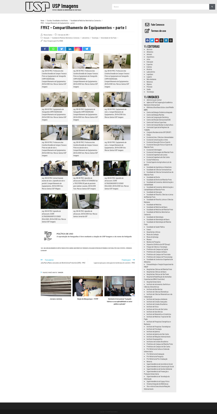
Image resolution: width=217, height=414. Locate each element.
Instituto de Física (152, 306)
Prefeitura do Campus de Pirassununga (159, 257)
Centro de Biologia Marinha (155, 115)
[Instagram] (78, 49)
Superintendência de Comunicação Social (160, 366)
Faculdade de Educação (154, 192)
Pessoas (149, 86)
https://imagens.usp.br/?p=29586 (53, 41)
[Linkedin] (70, 49)
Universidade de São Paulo (109, 38)
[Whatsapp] (53, 49)
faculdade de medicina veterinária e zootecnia (101, 248)
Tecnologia (95, 38)
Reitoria (149, 361)
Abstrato (149, 49)
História (149, 69)
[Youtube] (157, 40)
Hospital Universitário (154, 282)
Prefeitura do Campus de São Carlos (158, 346)
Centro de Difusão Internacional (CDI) (158, 120)
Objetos (149, 84)
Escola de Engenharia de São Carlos (158, 157)
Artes (148, 59)
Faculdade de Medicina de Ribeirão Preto (160, 209)
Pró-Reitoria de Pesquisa (155, 356)
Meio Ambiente (151, 79)
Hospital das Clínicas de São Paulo (158, 274)
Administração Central (154, 100)
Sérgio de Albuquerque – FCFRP (87, 299)
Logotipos (150, 74)
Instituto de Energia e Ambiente (157, 299)
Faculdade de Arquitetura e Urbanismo (159, 167)
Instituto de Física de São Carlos (157, 309)
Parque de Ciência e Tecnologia (157, 247)
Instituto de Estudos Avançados (157, 301)
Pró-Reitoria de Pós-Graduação (157, 359)
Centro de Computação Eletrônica (158, 117)
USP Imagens (65, 5)
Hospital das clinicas (153, 232)
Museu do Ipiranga (152, 237)
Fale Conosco (157, 24)
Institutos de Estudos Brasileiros (157, 341)
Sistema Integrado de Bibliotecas (157, 384)
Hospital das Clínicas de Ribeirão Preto (159, 269)
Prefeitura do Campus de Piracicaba (158, 254)
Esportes (150, 64)
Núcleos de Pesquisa (153, 242)
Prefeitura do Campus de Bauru (157, 252)
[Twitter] (62, 49)
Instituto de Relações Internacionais (158, 336)
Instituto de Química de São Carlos (158, 334)
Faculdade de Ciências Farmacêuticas (159, 169)
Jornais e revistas (56, 299)
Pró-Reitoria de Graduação (155, 354)
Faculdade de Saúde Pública (156, 227)
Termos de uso (158, 30)
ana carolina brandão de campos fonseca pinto (56, 248)
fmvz (115, 248)
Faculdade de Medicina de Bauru (157, 207)
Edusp (149, 135)
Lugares (149, 77)
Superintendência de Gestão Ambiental (159, 369)
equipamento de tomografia (81, 248)
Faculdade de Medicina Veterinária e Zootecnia (65, 38)
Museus (149, 239)
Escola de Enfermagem (154, 150)
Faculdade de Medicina (154, 204)
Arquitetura (150, 57)
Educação (46, 38)
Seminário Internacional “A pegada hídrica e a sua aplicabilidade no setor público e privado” (119, 301)
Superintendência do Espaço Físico (158, 381)
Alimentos (150, 52)
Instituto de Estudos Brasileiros (157, 304)
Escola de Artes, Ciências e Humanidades (160, 137)
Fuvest (149, 229)
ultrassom (44, 250)
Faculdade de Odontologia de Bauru (158, 219)
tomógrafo (129, 248)
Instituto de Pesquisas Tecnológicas (159, 326)
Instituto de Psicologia (154, 329)
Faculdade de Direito (153, 177)
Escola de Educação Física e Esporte (158, 142)
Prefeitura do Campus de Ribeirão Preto (160, 344)
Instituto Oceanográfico (154, 339)
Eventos (149, 67)
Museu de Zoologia (153, 234)
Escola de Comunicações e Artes (157, 139)
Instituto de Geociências (155, 311)
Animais (149, 54)
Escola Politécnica (153, 159)
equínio (71, 248)
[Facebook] (45, 49)
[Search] (212, 7)
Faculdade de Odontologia (155, 217)
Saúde (149, 89)
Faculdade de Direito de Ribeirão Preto (159, 179)
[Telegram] (87, 49)
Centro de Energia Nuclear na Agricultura (160, 125)
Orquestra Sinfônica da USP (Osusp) (158, 244)
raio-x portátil (121, 248)
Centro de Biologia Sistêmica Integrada (159, 112)
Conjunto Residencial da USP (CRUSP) (159, 132)
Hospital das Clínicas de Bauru (156, 272)
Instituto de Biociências (154, 289)
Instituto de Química (153, 331)
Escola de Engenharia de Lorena (157, 154)
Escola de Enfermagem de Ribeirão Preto (160, 152)
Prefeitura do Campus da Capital (157, 249)
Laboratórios (85, 38)
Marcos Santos (48, 35)
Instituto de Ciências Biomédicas (158, 292)
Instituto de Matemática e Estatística (159, 314)
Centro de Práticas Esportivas (156, 122)
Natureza (150, 82)
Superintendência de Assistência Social (160, 364)
